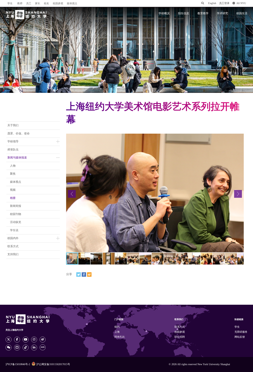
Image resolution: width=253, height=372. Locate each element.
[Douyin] (26, 347)
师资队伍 (13, 149)
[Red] (43, 347)
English (212, 3)
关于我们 (13, 125)
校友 (46, 3)
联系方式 (13, 246)
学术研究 (222, 13)
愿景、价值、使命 (18, 133)
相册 (13, 198)
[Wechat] (8, 347)
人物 (13, 165)
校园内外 (13, 238)
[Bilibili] (17, 347)
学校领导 (13, 141)
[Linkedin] (34, 347)
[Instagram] (34, 340)
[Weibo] (89, 274)
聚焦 (13, 173)
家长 (37, 3)
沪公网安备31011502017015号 (53, 364)
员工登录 (224, 3)
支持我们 (13, 254)
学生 (10, 3)
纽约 (117, 327)
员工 (28, 3)
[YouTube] (26, 340)
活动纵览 (15, 222)
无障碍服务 (240, 332)
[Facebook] (84, 274)
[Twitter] (78, 274)
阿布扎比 (119, 337)
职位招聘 (179, 337)
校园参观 (58, 3)
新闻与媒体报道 (17, 157)
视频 (13, 190)
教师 (19, 3)
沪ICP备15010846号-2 (18, 364)
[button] (72, 194)
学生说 (14, 230)
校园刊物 (15, 214)
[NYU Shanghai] (26, 14)
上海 (117, 332)
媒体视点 (15, 182)
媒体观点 (72, 3)
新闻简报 (15, 206)
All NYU (241, 3)
